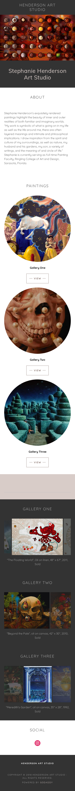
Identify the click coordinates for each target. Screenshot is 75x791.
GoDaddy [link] (46, 778)
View (37, 278)
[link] (37, 7)
